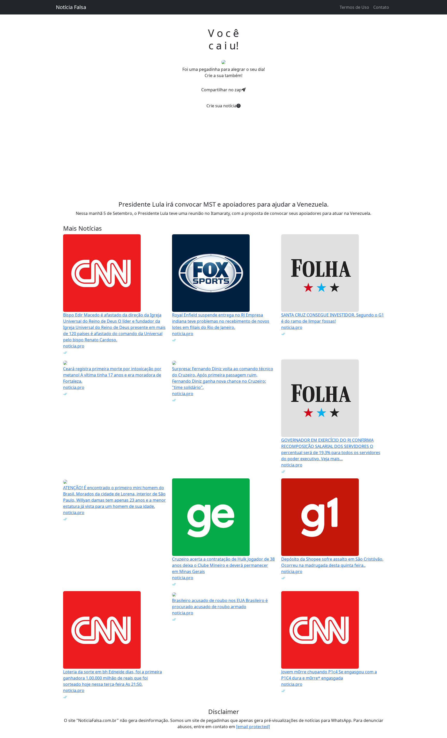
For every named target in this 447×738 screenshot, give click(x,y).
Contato (381, 7)
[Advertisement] (223, 149)
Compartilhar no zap (221, 90)
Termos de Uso (354, 7)
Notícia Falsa (71, 7)
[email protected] (253, 726)
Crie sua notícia (221, 106)
